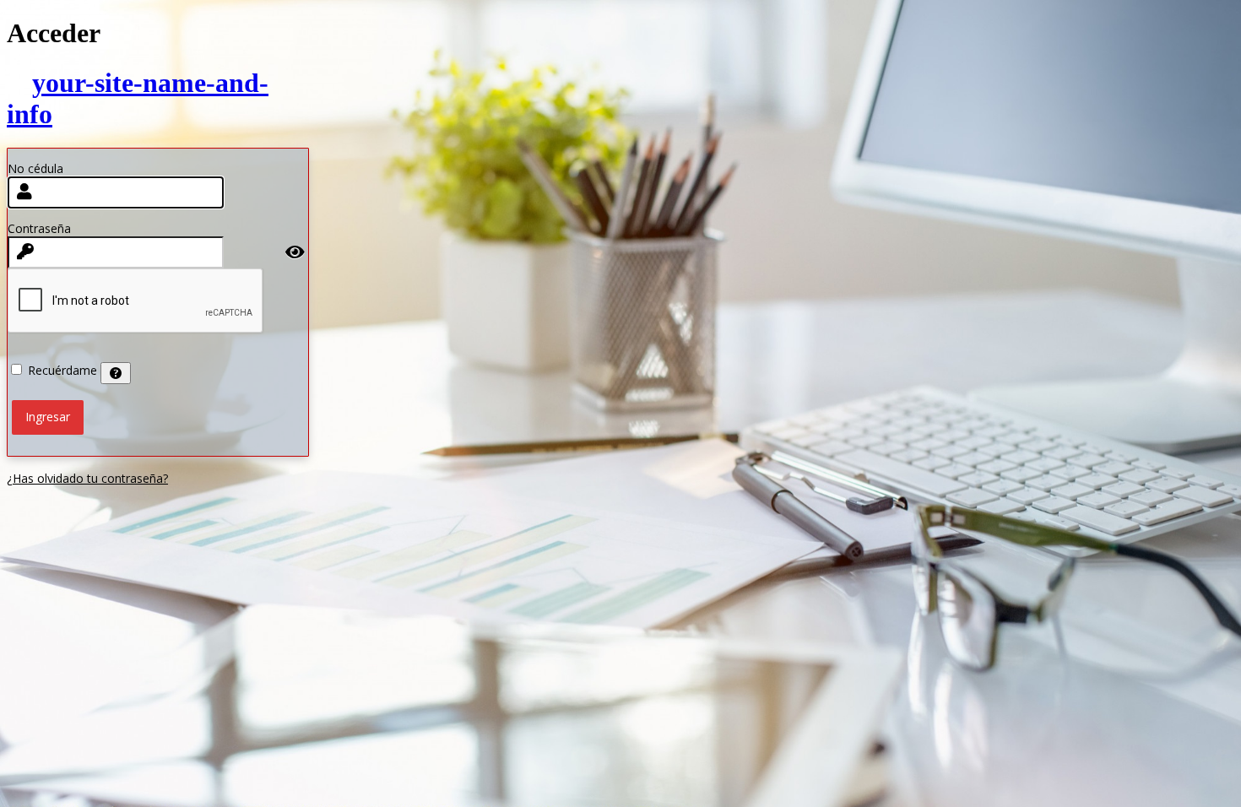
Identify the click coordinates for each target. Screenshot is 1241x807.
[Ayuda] (115, 373)
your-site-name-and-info (137, 98)
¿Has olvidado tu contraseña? (87, 478)
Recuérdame (62, 370)
